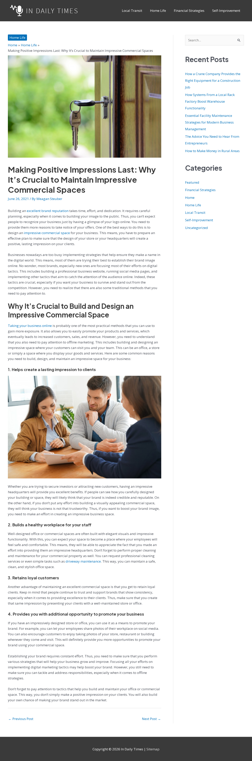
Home (190, 197)
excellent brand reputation (48, 210)
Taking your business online (30, 325)
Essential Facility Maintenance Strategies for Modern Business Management (209, 122)
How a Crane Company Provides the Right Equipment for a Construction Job (212, 80)
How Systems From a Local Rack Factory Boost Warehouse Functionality (210, 101)
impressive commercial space (46, 233)
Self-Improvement (199, 220)
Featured (192, 182)
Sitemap (152, 749)
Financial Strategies (200, 190)
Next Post (151, 718)
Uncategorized (196, 227)
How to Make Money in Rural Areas (212, 151)
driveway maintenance (83, 561)
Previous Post (20, 718)
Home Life (17, 37)
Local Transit (195, 212)
